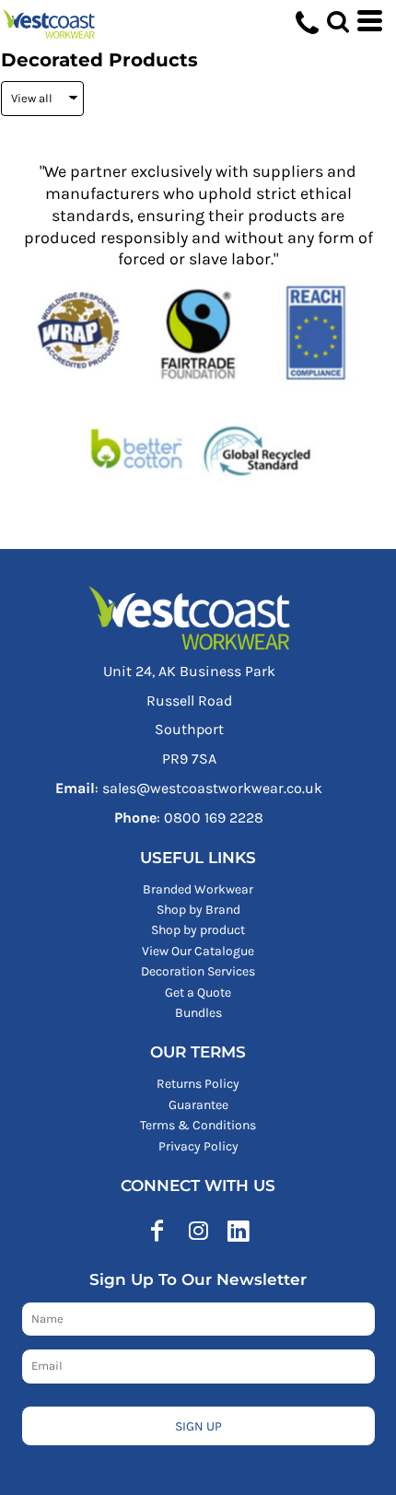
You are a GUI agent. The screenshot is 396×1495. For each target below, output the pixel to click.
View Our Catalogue (198, 951)
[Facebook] (157, 1230)
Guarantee (198, 1105)
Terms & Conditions (198, 1125)
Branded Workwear (198, 889)
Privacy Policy (198, 1146)
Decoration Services (198, 971)
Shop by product (198, 930)
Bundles (198, 1013)
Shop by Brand (198, 909)
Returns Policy (198, 1084)
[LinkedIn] (238, 1230)
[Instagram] (198, 1230)
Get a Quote (198, 992)
